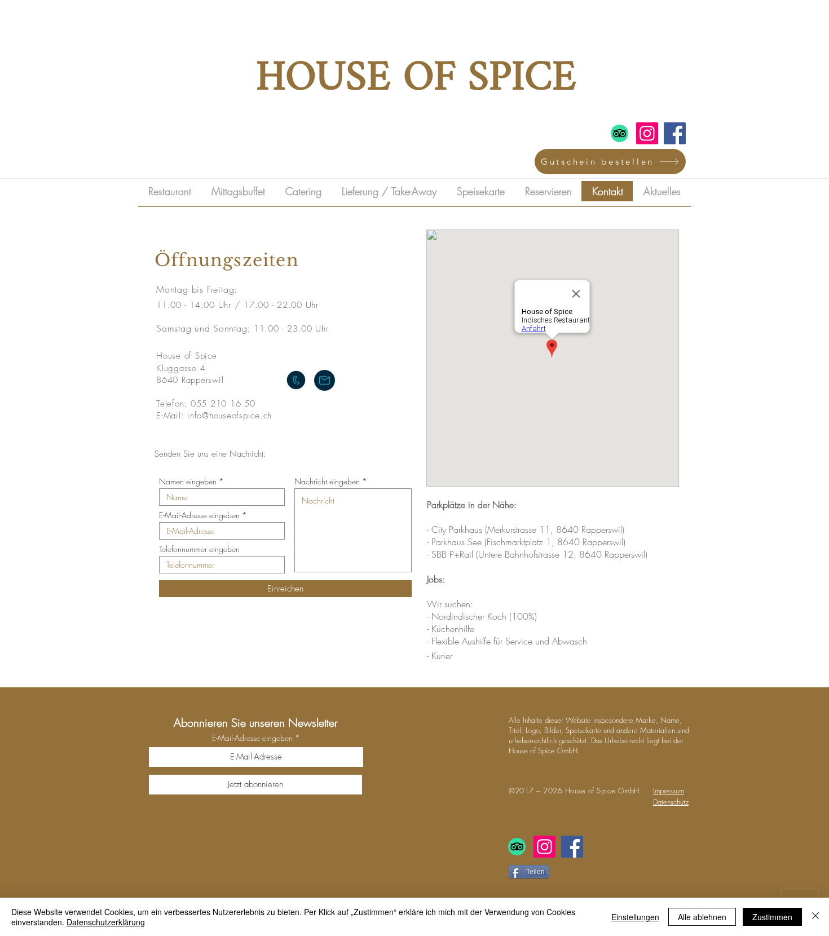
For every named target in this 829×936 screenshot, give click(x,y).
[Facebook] (675, 133)
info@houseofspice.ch (229, 415)
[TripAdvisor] (619, 133)
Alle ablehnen (702, 916)
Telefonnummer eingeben (199, 549)
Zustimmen (772, 916)
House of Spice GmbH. (544, 750)
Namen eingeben (188, 481)
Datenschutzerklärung (106, 922)
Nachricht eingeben (327, 481)
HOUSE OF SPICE (416, 79)
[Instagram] (647, 133)
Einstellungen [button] (635, 916)
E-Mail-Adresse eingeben (199, 515)
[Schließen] (815, 917)
